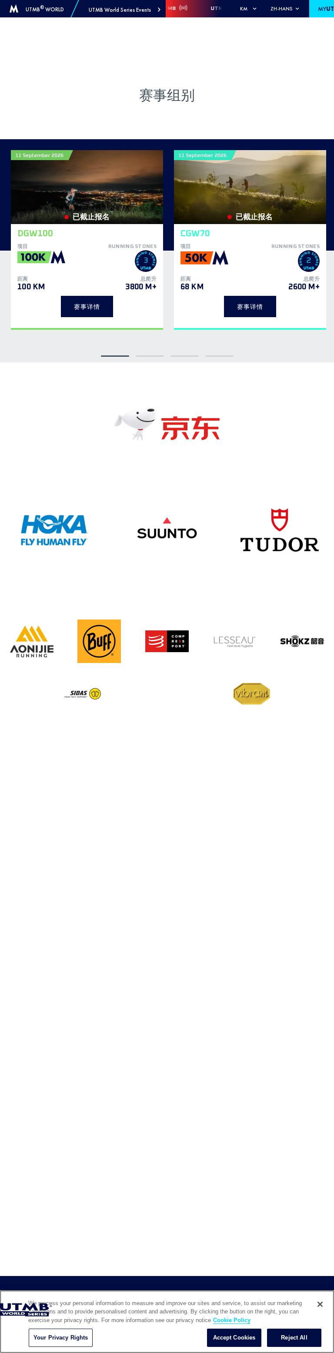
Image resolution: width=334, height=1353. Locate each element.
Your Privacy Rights (60, 1337)
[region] (167, 1321)
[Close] (320, 1304)
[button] (124, 9)
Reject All (294, 1337)
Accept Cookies (234, 1337)
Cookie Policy (231, 1320)
